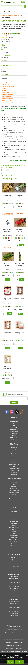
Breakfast (14, 529)
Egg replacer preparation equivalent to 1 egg (13, 102)
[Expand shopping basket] (24, 2)
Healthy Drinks (14, 535)
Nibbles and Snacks (14, 539)
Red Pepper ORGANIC (19, 230)
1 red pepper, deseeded (8, 86)
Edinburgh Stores (14, 429)
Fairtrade (14, 449)
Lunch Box (17, 15)
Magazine (14, 435)
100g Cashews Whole (7, 100)
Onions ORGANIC (7, 195)
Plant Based (14, 460)
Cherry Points (14, 486)
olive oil (4, 90)
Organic (14, 451)
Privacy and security (14, 498)
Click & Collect (14, 488)
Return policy (14, 496)
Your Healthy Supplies (14, 470)
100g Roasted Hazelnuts (8, 98)
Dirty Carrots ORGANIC (7, 230)
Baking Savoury (14, 521)
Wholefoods (14, 472)
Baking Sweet (14, 523)
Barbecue (14, 525)
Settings (19, 662)
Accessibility (14, 503)
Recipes (11, 15)
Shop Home (4, 15)
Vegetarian (14, 447)
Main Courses (14, 519)
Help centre (14, 482)
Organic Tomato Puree (7, 298)
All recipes (14, 515)
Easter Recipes (14, 548)
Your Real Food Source (14, 468)
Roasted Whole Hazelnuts (19, 333)
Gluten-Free (14, 453)
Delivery (14, 484)
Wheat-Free (14, 458)
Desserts (14, 531)
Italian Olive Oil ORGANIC (19, 264)
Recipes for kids (14, 541)
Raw (14, 466)
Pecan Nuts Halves (19, 298)
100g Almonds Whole (7, 96)
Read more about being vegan (18, 160)
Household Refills (14, 431)
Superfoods (14, 474)
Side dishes (14, 543)
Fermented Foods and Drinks (14, 550)
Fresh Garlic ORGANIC (19, 196)
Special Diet (14, 462)
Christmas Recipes (14, 545)
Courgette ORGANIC (7, 264)
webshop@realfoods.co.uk (14, 562)
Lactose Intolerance (14, 464)
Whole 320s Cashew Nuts (7, 367)
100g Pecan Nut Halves (7, 94)
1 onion (3, 80)
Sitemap (14, 507)
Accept (10, 662)
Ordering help (14, 494)
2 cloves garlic (5, 82)
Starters (14, 517)
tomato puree (5, 92)
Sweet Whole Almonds (7, 333)
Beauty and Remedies (14, 527)
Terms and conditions (14, 501)
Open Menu (2, 2)
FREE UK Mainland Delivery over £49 (14, 12)
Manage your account (14, 492)
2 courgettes (5, 88)
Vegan (14, 456)
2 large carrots (5, 84)
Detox (14, 533)
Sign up (14, 402)
